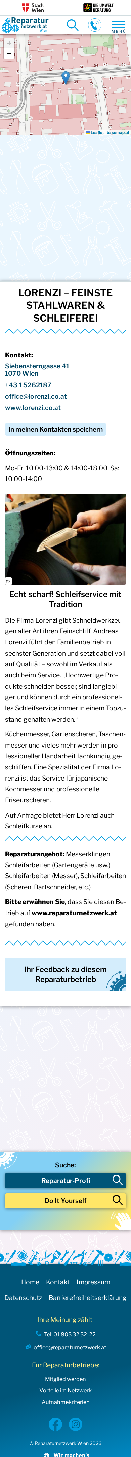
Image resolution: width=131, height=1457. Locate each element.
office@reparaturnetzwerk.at (70, 1347)
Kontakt (58, 1282)
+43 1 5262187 (28, 385)
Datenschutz (23, 1298)
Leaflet (97, 132)
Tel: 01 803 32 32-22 (70, 1334)
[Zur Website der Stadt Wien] (33, 7)
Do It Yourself (66, 1201)
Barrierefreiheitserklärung (88, 1298)
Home (30, 1282)
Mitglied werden (65, 1379)
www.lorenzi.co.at (33, 408)
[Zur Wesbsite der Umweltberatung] (98, 7)
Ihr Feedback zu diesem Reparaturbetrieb (65, 974)
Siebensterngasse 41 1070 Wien (37, 369)
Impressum (93, 1282)
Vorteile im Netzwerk (65, 1390)
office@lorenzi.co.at (36, 396)
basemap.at (118, 132)
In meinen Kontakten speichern (55, 429)
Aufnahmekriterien (66, 1402)
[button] (65, 78)
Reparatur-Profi (65, 1181)
